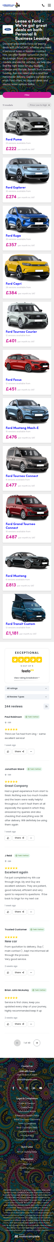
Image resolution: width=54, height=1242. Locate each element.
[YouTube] (40, 1088)
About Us (27, 1163)
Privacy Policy (27, 1135)
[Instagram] (27, 1088)
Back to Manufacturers (16, 13)
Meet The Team (27, 1167)
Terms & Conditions (27, 1123)
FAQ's (27, 1171)
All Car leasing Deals (27, 1151)
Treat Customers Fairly (27, 1127)
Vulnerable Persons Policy (27, 1115)
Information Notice (27, 1111)
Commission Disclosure (27, 1139)
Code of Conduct (27, 1103)
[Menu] (49, 5)
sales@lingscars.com (27, 1079)
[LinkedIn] (33, 1088)
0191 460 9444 (27, 1071)
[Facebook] (13, 1088)
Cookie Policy (27, 1107)
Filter (27, 94)
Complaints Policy (27, 1131)
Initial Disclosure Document (27, 1119)
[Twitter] (20, 1088)
